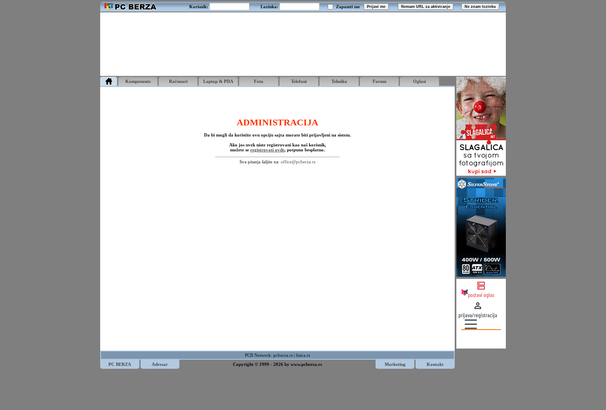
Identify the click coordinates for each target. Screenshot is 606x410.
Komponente (138, 81)
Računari (178, 81)
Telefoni (299, 81)
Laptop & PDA (218, 81)
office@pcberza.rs (298, 161)
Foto (258, 81)
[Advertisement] (303, 44)
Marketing (395, 364)
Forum (379, 81)
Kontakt (435, 364)
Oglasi (419, 81)
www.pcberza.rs (306, 364)
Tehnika (339, 81)
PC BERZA (119, 364)
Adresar (160, 364)
